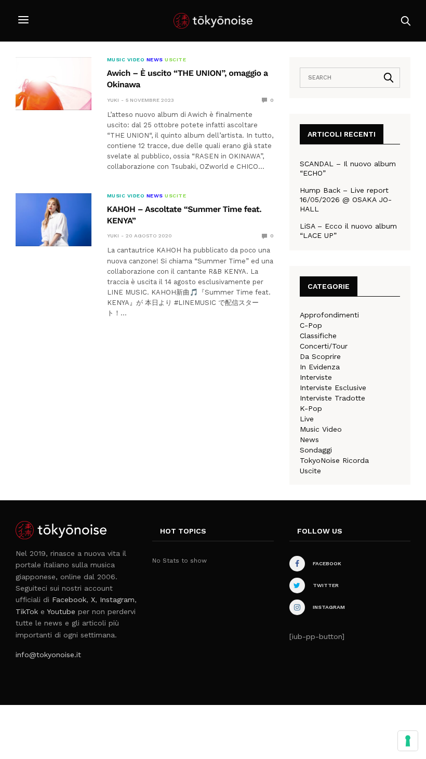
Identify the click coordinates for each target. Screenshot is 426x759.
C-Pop (311, 325)
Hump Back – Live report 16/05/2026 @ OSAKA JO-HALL (346, 199)
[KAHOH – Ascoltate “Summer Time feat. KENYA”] (53, 219)
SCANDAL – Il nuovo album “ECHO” (348, 168)
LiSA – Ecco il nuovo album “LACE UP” (348, 230)
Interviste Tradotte (332, 398)
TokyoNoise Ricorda (334, 460)
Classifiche (318, 335)
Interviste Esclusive (333, 387)
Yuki (113, 100)
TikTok (27, 611)
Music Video (126, 59)
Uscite (175, 59)
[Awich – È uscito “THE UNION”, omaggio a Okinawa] (53, 83)
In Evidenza (320, 366)
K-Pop (311, 408)
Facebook (69, 599)
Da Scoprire (320, 356)
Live (307, 418)
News (155, 59)
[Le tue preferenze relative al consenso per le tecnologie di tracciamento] (408, 741)
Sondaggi (316, 450)
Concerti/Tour (324, 346)
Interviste (316, 377)
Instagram (117, 599)
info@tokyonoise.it (48, 654)
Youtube (61, 611)
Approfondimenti (329, 314)
